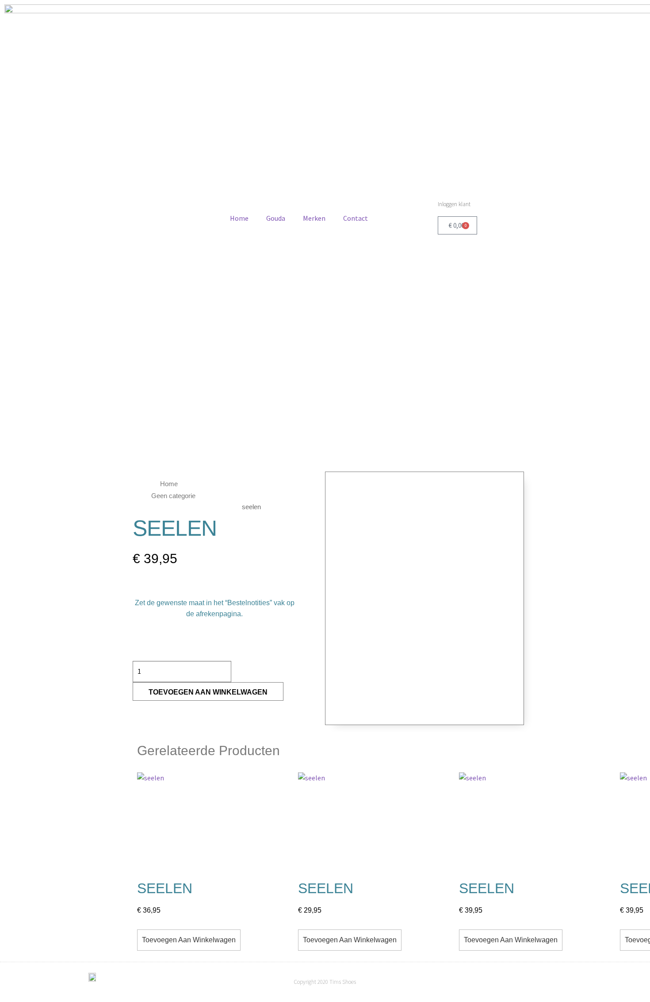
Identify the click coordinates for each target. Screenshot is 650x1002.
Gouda (275, 218)
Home (239, 218)
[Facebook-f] (541, 982)
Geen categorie (173, 495)
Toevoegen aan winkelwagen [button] (189, 940)
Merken (314, 218)
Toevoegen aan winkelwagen (208, 692)
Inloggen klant (454, 204)
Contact (355, 218)
